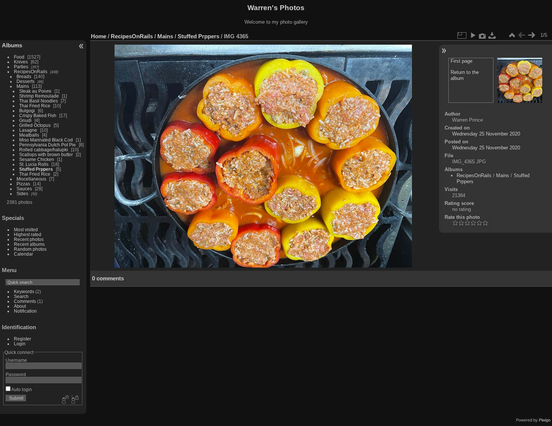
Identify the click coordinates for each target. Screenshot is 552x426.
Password (16, 374)
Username (16, 360)
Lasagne (28, 130)
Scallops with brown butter (46, 154)
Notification (25, 311)
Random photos (30, 249)
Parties (21, 66)
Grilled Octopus (35, 125)
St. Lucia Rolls (33, 164)
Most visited (26, 229)
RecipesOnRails (30, 71)
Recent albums (29, 244)
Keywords (24, 291)
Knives (21, 61)
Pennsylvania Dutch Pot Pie (47, 144)
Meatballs (29, 134)
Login (20, 343)
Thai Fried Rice (34, 105)
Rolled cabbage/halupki (43, 149)
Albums (12, 45)
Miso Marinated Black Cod (46, 139)
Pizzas (23, 183)
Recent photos (29, 239)
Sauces (24, 188)
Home (98, 36)
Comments (25, 301)
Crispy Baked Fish (37, 115)
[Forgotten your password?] (74, 400)
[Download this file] (492, 35)
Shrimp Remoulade (39, 95)
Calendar (23, 253)
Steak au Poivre (35, 91)
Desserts (26, 81)
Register (22, 338)
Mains (23, 86)
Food (19, 56)
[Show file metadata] (482, 35)
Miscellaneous (31, 178)
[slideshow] (473, 35)
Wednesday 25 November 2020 (486, 134)
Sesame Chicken (37, 159)
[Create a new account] (64, 400)
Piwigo (544, 420)
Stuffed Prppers (36, 169)
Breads (24, 76)
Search (21, 296)
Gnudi (25, 120)
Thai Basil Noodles (38, 100)
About (20, 306)
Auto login (21, 389)
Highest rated (27, 234)
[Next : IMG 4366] (531, 35)
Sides (22, 193)
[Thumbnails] (512, 35)
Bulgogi (27, 110)
